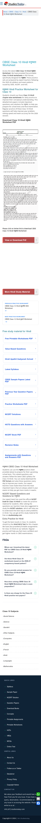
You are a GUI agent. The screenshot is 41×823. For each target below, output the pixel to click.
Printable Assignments (15, 719)
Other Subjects (9, 633)
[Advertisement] (20, 38)
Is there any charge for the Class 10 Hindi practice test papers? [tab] (18, 594)
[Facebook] (38, 803)
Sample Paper (12, 692)
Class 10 (18, 12)
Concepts (10, 714)
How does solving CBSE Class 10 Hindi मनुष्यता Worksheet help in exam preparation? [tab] (18, 584)
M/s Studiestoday (24, 818)
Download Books (13, 708)
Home (5, 12)
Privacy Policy (12, 779)
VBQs (9, 735)
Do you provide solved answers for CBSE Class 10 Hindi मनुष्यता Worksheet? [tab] (18, 572)
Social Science (9, 616)
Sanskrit (6, 627)
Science (6, 622)
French (6, 649)
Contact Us (11, 763)
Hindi (24, 12)
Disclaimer (10, 774)
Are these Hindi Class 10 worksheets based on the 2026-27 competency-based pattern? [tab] (17, 561)
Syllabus (10, 686)
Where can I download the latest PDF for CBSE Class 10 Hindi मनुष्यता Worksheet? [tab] (17, 549)
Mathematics (8, 666)
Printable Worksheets (14, 725)
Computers (8, 638)
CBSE (11, 12)
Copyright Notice (13, 785)
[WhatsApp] (38, 794)
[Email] (38, 798)
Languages (8, 661)
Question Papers (13, 703)
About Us (10, 757)
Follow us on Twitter (14, 768)
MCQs (9, 741)
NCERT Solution (13, 697)
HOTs (9, 730)
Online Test (11, 746)
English (6, 644)
